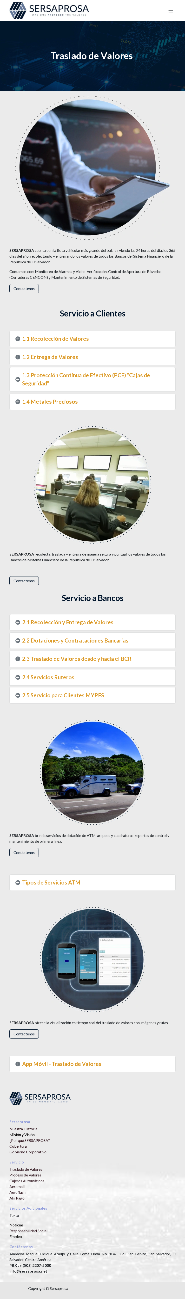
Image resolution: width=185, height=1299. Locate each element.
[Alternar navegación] (171, 10)
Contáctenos (24, 288)
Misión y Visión (22, 1134)
